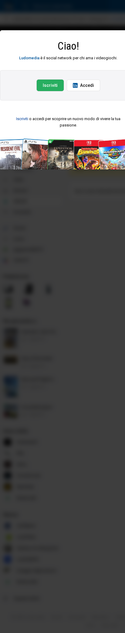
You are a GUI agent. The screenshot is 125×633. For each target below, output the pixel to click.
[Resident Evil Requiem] (13, 142)
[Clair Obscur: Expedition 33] (65, 142)
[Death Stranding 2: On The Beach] (39, 142)
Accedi (87, 85)
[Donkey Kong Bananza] (91, 142)
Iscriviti (50, 85)
